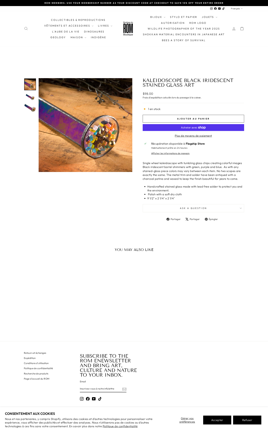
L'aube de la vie (65, 31)
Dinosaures (94, 31)
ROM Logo (198, 22)
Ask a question (193, 208)
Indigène (98, 37)
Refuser (247, 420)
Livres (104, 25)
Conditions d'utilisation (36, 363)
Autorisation (173, 22)
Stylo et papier (183, 16)
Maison (77, 37)
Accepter (217, 420)
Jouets (208, 16)
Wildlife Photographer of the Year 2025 (184, 28)
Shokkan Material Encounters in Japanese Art (184, 34)
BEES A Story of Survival (184, 40)
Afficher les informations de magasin (170, 153)
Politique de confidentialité (120, 426)
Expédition (30, 358)
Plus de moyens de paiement (193, 135)
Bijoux (156, 16)
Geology (58, 37)
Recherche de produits (36, 373)
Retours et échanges (35, 352)
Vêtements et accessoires (67, 25)
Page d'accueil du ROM (36, 378)
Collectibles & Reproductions (78, 19)
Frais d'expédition (152, 97)
